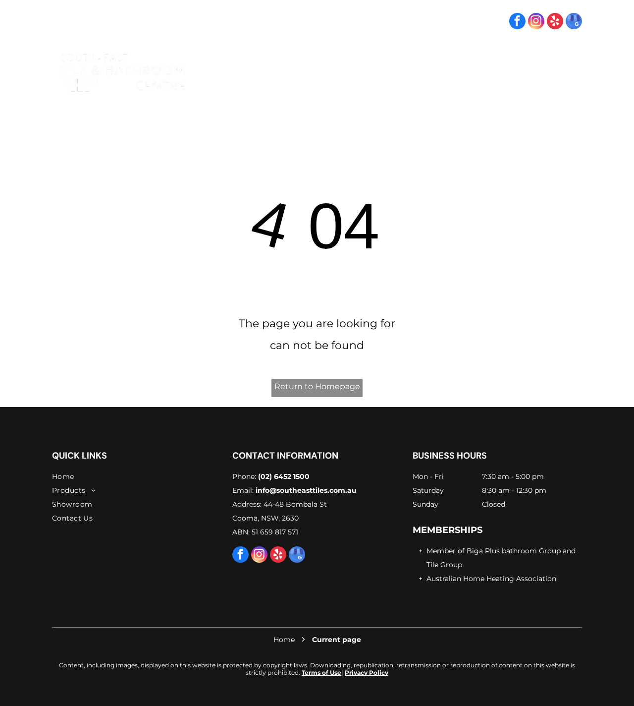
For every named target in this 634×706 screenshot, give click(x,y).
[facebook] (517, 22)
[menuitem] (334, 72)
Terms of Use (321, 672)
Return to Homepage (317, 386)
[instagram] (536, 22)
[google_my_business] (574, 22)
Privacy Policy (366, 672)
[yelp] (555, 22)
